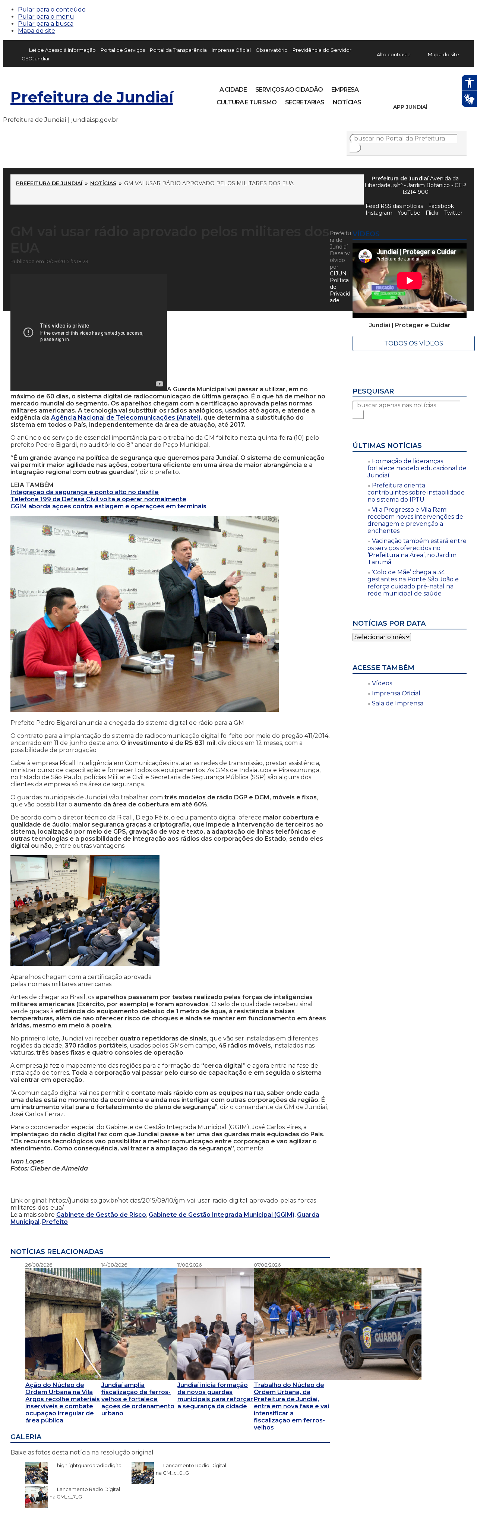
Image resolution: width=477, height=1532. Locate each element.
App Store (435, 106)
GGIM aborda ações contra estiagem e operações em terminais (108, 506)
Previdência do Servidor (322, 50)
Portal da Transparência (178, 50)
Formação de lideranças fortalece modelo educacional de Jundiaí (417, 468)
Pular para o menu (46, 16)
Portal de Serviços (123, 50)
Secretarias (304, 102)
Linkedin (436, 87)
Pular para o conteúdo (52, 9)
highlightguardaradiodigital (86, 1465)
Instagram (398, 87)
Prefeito (55, 1221)
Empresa (344, 89)
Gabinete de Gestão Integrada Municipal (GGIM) (221, 1214)
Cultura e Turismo (247, 102)
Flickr (449, 87)
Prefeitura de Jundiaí (91, 97)
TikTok (411, 87)
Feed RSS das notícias (394, 206)
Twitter (453, 212)
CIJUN (338, 273)
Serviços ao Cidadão (289, 89)
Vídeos (382, 683)
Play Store (448, 106)
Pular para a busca (45, 23)
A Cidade (233, 89)
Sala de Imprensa (397, 703)
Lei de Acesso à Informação (62, 50)
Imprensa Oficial (231, 50)
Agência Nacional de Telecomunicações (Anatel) (125, 417)
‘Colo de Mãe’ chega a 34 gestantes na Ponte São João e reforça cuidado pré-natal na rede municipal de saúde (413, 583)
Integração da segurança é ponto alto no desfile (84, 492)
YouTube (424, 87)
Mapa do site (36, 30)
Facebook (386, 87)
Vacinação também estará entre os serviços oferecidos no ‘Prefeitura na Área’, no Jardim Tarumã (417, 551)
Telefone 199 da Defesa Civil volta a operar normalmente (98, 499)
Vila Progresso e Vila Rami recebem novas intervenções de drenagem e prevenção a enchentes (415, 520)
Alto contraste (394, 54)
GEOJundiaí (35, 58)
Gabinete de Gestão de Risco (101, 1214)
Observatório (272, 50)
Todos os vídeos (413, 343)
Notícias (347, 102)
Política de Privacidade (340, 290)
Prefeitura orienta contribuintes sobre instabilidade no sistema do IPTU (416, 492)
